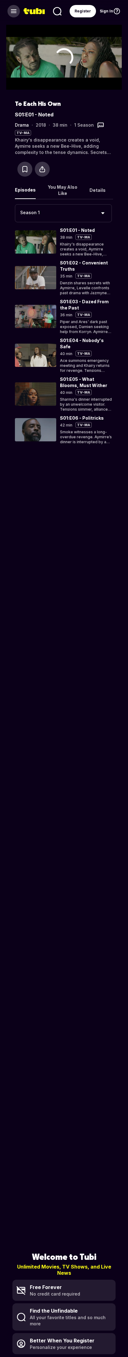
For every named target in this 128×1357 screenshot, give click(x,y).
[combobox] (63, 213)
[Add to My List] (24, 169)
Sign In (106, 11)
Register (83, 11)
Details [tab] (97, 190)
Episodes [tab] (25, 189)
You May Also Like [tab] (62, 190)
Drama (22, 125)
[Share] (42, 169)
